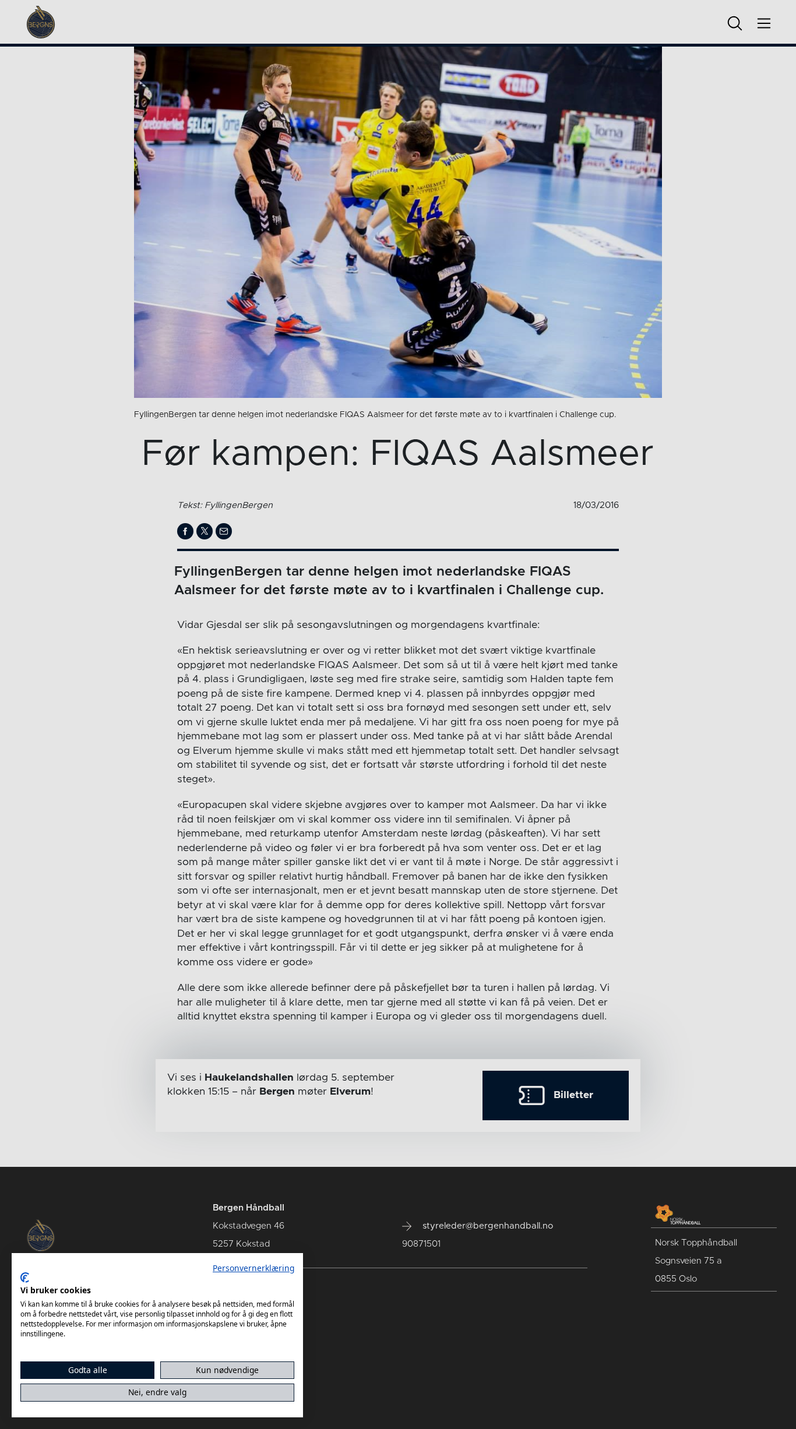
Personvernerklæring (253, 1267)
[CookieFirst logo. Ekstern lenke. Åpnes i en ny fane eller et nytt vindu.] (24, 1277)
